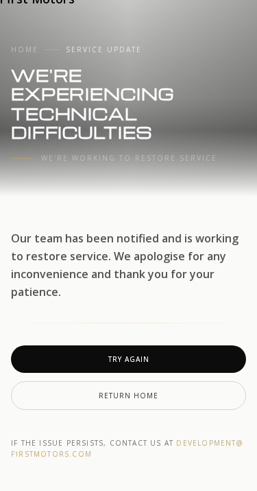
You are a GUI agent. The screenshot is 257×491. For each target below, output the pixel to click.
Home (24, 49)
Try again (128, 359)
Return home (128, 395)
